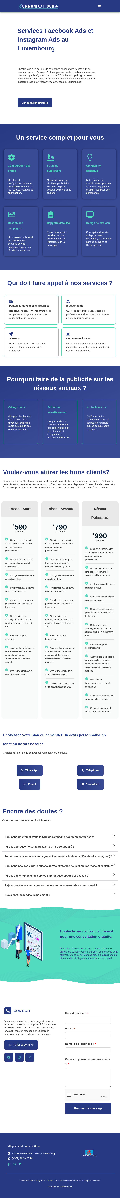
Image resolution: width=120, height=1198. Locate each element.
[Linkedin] (29, 1057)
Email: (69, 1028)
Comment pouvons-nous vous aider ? (87, 1062)
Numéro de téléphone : (79, 1043)
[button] (99, 6)
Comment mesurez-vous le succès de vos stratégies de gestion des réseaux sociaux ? (59, 866)
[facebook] (8, 1057)
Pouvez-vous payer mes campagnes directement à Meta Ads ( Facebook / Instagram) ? (59, 856)
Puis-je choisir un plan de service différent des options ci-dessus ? (46, 875)
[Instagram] (19, 1057)
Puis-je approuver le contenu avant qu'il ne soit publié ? (39, 846)
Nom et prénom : (76, 1013)
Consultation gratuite (34, 102)
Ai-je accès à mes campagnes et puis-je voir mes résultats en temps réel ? (51, 885)
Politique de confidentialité (60, 1187)
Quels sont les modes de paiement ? (27, 895)
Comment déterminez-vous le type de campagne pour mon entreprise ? (49, 836)
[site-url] (45, 6)
